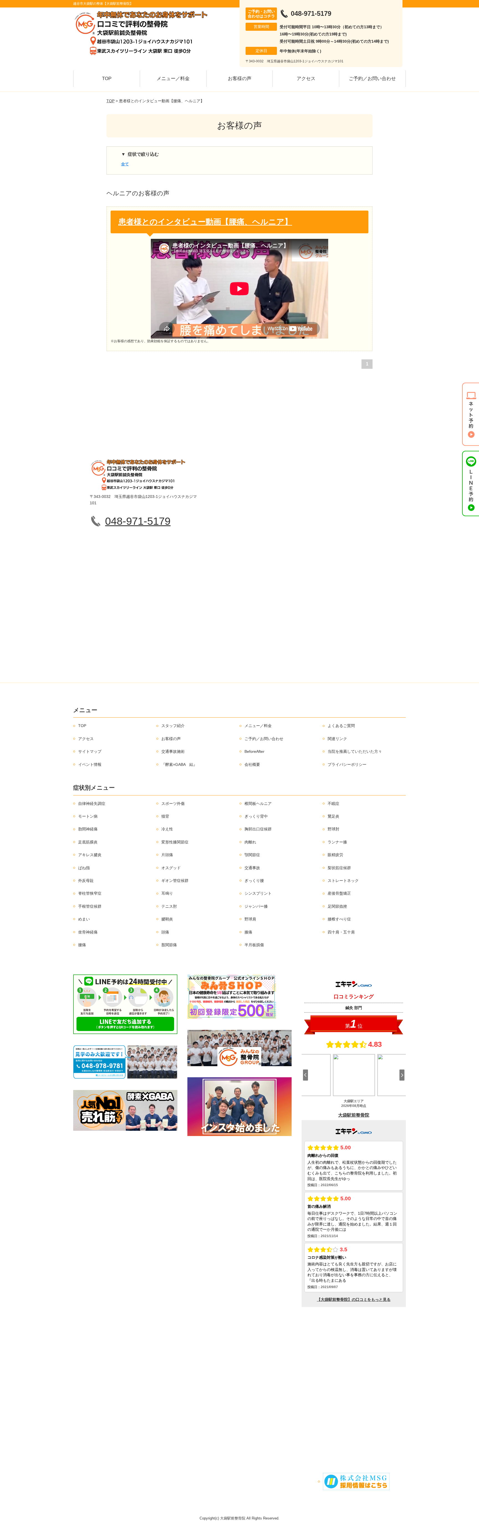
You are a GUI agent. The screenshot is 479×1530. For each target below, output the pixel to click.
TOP (106, 78)
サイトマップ (89, 751)
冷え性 (167, 829)
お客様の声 (239, 78)
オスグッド (171, 868)
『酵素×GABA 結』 (179, 764)
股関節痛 (169, 945)
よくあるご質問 (341, 725)
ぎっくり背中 (256, 816)
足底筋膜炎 (88, 842)
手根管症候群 (89, 906)
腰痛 (82, 945)
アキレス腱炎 (89, 855)
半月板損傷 (254, 945)
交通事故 (252, 868)
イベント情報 (89, 764)
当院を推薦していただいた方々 (355, 751)
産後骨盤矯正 (339, 893)
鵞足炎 (333, 816)
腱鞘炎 (167, 919)
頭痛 (165, 932)
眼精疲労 (335, 855)
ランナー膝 (337, 842)
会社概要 (252, 764)
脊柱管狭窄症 (89, 893)
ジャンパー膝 (256, 906)
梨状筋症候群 (339, 868)
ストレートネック (343, 880)
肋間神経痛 (88, 829)
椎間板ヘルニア (258, 803)
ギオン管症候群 (174, 880)
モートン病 (88, 816)
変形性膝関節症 (174, 842)
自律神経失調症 (91, 803)
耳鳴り (167, 893)
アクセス (306, 78)
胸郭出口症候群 (258, 829)
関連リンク (337, 738)
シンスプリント (258, 893)
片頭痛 (167, 855)
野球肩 (250, 919)
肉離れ (250, 842)
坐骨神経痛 (88, 932)
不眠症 (333, 803)
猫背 (165, 816)
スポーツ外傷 (173, 803)
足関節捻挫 (337, 906)
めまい (84, 919)
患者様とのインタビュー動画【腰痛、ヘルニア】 (205, 222)
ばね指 (84, 868)
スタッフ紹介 (173, 725)
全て (125, 164)
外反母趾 (86, 880)
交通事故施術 (173, 751)
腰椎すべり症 (339, 919)
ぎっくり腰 (254, 880)
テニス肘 (169, 906)
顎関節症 (252, 855)
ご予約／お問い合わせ (372, 78)
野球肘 (333, 829)
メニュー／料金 (173, 78)
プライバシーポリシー (347, 764)
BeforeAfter (254, 751)
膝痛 (248, 932)
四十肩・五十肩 (341, 932)
